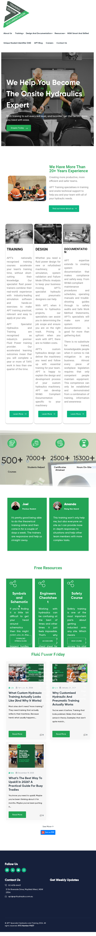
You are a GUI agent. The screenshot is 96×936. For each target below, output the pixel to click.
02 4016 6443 (14, 885)
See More (47, 826)
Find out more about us (63, 208)
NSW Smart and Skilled (78, 33)
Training (19, 33)
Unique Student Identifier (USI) (17, 43)
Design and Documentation (38, 33)
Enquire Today (17, 128)
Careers (49, 43)
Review (40, 546)
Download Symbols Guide (21, 640)
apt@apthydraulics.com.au (20, 896)
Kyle (12, 773)
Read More (17, 734)
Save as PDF (49, 832)
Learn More (18, 414)
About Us (8, 33)
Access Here (47, 641)
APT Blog (38, 43)
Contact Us (61, 43)
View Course (76, 641)
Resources (59, 33)
